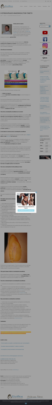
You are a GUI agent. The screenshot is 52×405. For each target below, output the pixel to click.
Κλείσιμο (36, 192)
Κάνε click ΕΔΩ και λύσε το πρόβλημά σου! (26, 210)
